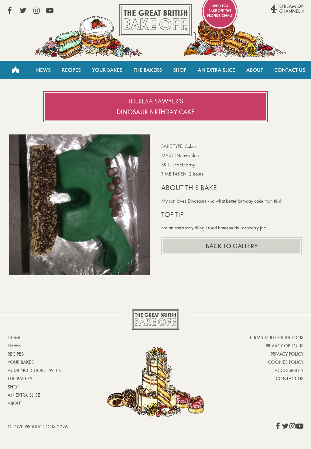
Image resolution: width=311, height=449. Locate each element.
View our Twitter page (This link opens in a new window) (23, 10)
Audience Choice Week (34, 370)
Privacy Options (284, 346)
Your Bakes (107, 70)
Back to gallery (232, 246)
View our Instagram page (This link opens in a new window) (36, 10)
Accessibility (289, 370)
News (43, 70)
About (254, 70)
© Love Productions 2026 (38, 427)
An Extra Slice (216, 70)
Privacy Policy (287, 354)
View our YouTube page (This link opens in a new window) (49, 10)
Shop (179, 70)
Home (15, 70)
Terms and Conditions (276, 337)
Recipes (71, 70)
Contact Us (289, 70)
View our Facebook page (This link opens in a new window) (9, 10)
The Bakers (148, 70)
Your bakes (21, 362)
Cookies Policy (285, 362)
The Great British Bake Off (155, 20)
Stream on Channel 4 (276, 11)
